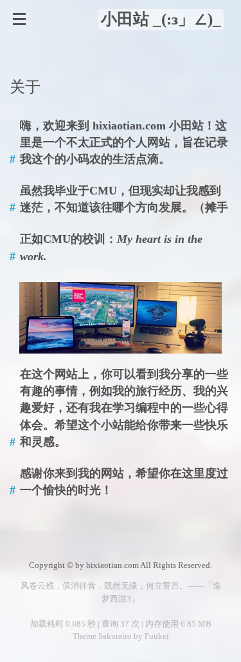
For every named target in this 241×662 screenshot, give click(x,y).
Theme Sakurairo (102, 636)
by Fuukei (150, 636)
